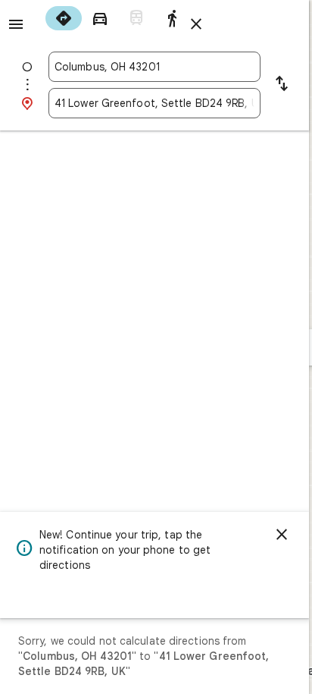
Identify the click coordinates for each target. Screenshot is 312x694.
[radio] (63, 18)
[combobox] (154, 67)
